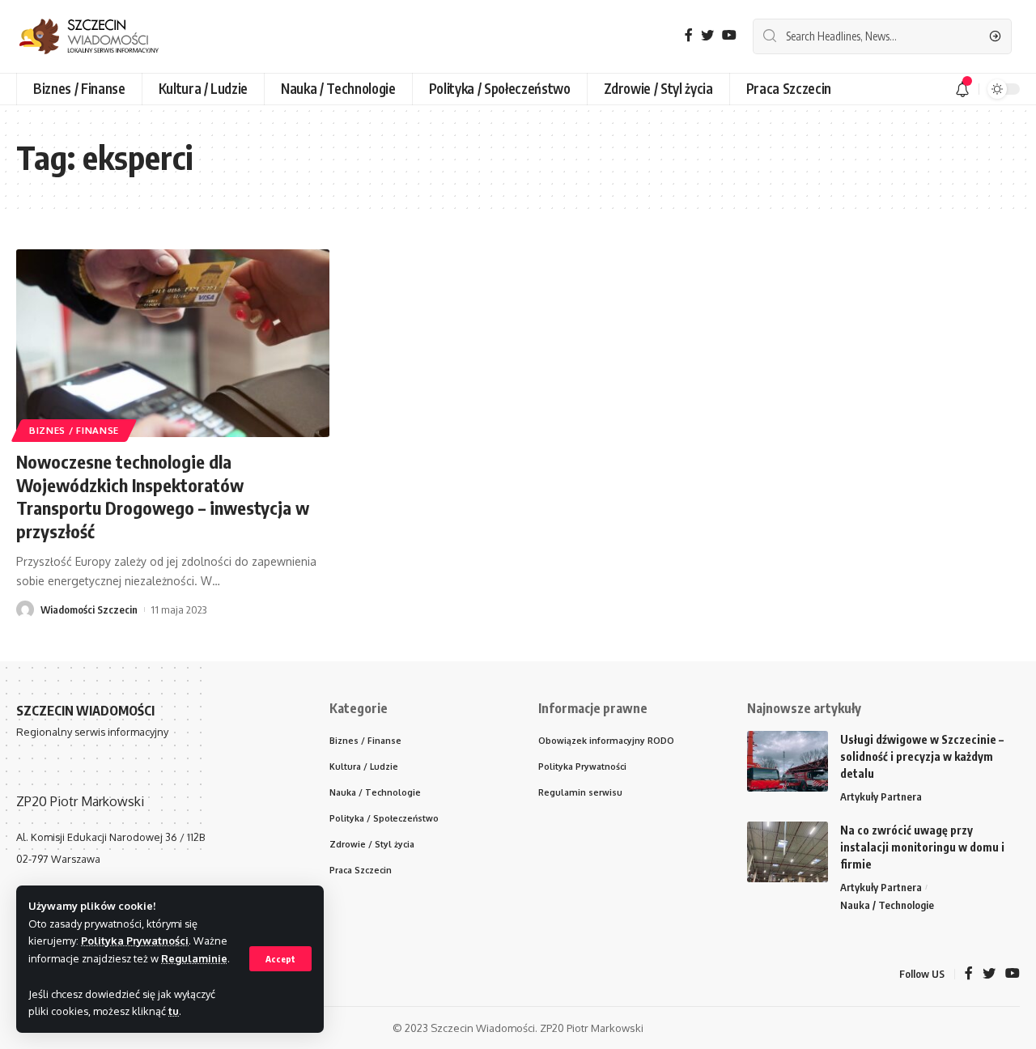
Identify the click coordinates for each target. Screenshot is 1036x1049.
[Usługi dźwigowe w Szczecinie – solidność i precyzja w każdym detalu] (787, 761)
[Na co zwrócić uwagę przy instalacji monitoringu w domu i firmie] (787, 852)
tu (173, 1010)
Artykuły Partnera (881, 796)
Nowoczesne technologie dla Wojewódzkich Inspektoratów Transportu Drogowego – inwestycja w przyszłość (162, 496)
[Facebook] (689, 35)
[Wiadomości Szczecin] (101, 36)
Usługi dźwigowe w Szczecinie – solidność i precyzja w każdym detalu (922, 756)
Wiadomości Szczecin (89, 609)
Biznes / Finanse (74, 430)
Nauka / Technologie (887, 904)
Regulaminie (194, 958)
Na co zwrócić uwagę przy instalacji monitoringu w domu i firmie (922, 847)
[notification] (962, 89)
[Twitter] (707, 35)
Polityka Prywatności (135, 940)
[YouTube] (729, 35)
